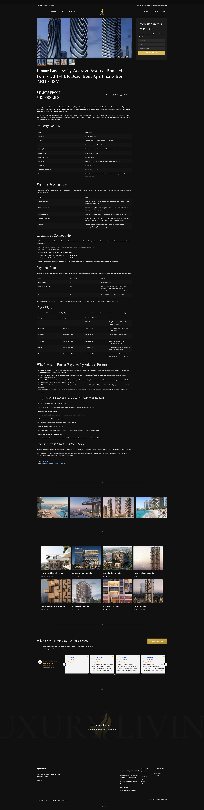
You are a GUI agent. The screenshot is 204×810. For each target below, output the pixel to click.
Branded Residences (54, 463)
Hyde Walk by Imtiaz (81, 606)
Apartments (45, 463)
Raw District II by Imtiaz (82, 573)
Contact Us (39, 780)
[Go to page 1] (115, 674)
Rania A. (98, 657)
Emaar (46, 461)
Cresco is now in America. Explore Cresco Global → (102, 2)
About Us (155, 11)
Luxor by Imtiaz (140, 606)
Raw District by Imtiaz (112, 573)
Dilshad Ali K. (151, 657)
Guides (146, 11)
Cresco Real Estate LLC (50, 661)
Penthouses (63, 463)
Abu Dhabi (72, 11)
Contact (164, 11)
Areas (63, 11)
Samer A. (73, 657)
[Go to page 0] (114, 674)
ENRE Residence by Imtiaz (52, 573)
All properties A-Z (102, 806)
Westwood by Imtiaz (111, 606)
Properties (53, 11)
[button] (129, 36)
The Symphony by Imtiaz (144, 573)
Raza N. (124, 657)
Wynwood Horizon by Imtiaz (53, 606)
